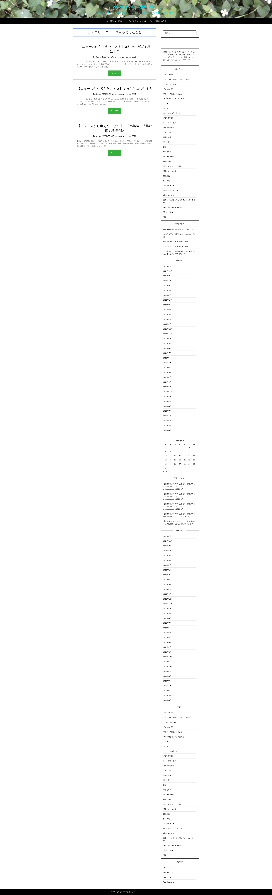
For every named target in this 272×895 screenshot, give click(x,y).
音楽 (164, 217)
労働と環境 (167, 132)
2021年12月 (167, 329)
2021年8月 (167, 348)
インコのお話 (168, 89)
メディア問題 (168, 118)
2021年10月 (167, 338)
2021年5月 (167, 363)
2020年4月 (167, 425)
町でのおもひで (168, 195)
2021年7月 (167, 353)
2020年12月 (167, 387)
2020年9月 (167, 401)
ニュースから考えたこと (172, 113)
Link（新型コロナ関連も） (114, 21)
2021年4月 (167, 368)
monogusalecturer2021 (126, 57)
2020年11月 (167, 392)
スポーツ (166, 103)
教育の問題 (167, 161)
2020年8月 (167, 406)
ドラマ (165, 108)
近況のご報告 (168, 212)
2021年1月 (167, 382)
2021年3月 (167, 372)
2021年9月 (167, 343)
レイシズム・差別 (169, 123)
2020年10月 (167, 396)
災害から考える (168, 185)
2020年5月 (167, 421)
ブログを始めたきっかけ (137, 21)
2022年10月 (167, 300)
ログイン (166, 867)
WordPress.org (168, 882)
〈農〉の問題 (168, 74)
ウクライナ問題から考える (172, 94)
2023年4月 (167, 290)
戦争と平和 (167, 152)
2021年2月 (167, 377)
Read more (115, 73)
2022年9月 (167, 305)
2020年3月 (167, 430)
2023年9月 (167, 285)
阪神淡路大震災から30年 (172, 229)
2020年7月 (167, 411)
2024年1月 (167, 281)
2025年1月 (167, 266)
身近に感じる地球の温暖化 (172, 207)
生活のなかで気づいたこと (172, 190)
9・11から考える (169, 84)
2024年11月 (167, 271)
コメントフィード (169, 877)
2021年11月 (167, 334)
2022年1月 (167, 324)
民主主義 (166, 176)
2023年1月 (167, 295)
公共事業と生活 (168, 128)
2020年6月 (167, 416)
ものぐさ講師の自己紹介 (159, 21)
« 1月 (165, 471)
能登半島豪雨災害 (169, 242)
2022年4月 (167, 310)
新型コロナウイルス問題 (172, 166)
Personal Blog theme (154, 892)
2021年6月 (167, 358)
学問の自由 (167, 137)
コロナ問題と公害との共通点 (173, 99)
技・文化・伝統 (168, 156)
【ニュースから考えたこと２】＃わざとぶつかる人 (114, 89)
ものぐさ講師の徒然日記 (136, 7)
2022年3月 (167, 314)
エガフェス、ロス (169, 246)
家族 (164, 147)
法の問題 (166, 181)
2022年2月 (167, 319)
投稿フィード (168, 872)
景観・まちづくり (169, 171)
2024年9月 (167, 276)
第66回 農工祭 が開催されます (174, 234)
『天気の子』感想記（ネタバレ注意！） (177, 79)
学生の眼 (166, 142)
